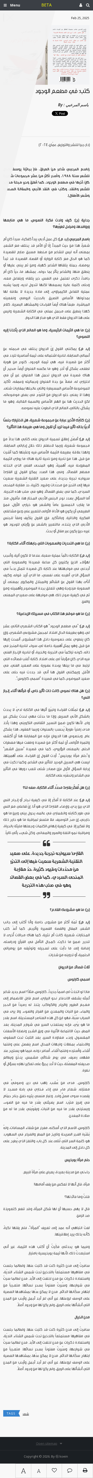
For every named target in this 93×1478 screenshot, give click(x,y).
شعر (26, 1414)
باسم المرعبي (77, 104)
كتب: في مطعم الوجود (62, 91)
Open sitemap (46, 1443)
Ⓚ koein (62, 1456)
